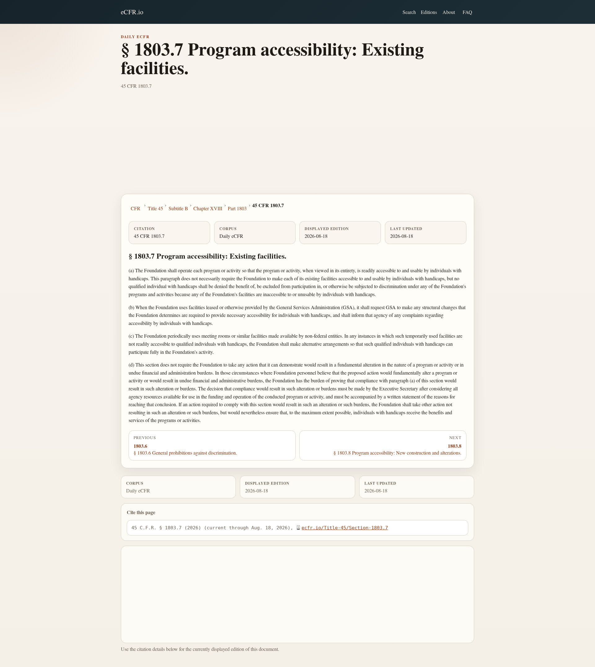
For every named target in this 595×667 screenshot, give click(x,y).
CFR (135, 208)
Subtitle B (178, 208)
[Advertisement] (297, 147)
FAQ (467, 12)
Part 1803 (237, 208)
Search (409, 12)
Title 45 (155, 208)
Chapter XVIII (207, 208)
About (449, 12)
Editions (429, 12)
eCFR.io (132, 11)
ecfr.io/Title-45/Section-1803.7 (345, 527)
